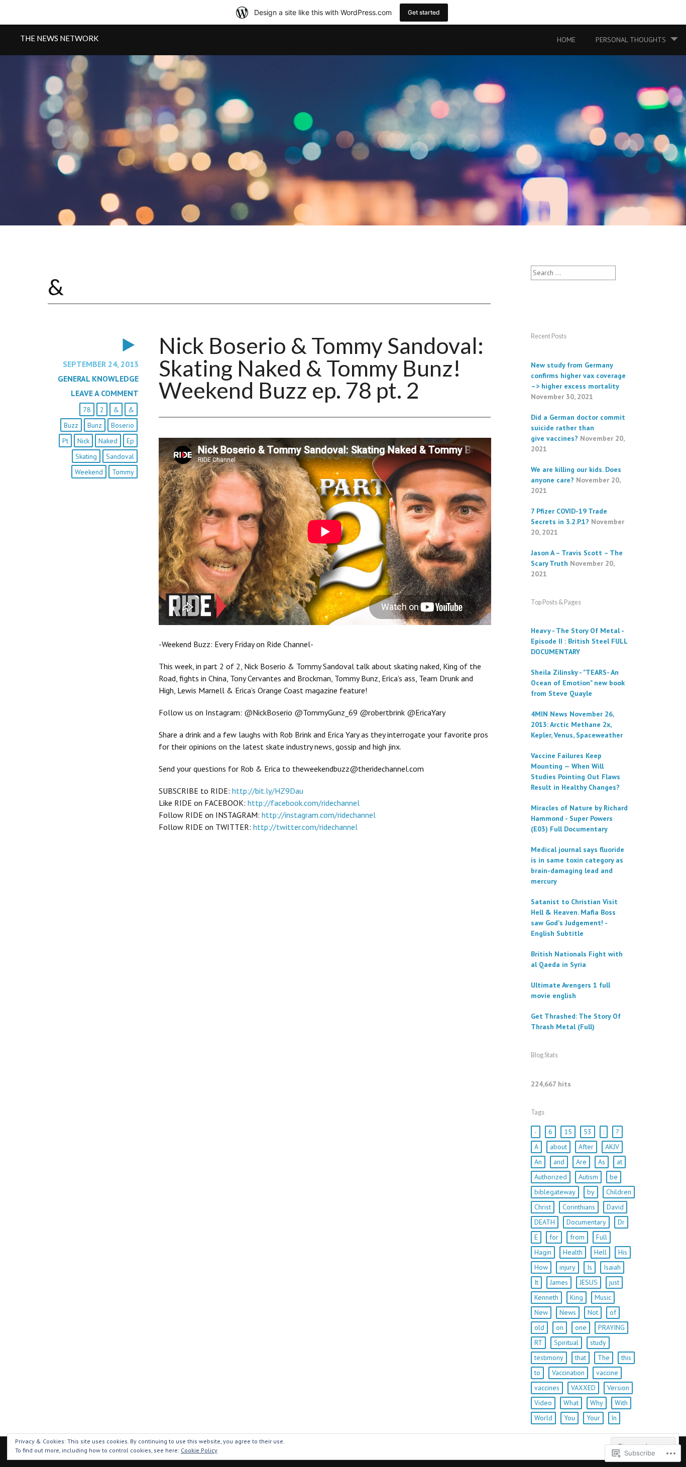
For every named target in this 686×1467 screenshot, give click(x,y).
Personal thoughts (631, 39)
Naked (108, 440)
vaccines (546, 1387)
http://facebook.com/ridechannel (304, 803)
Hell (600, 1252)
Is (589, 1267)
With (621, 1402)
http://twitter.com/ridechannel (305, 827)
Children (618, 1191)
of (613, 1312)
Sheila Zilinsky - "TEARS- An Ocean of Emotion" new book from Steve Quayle (578, 683)
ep (130, 440)
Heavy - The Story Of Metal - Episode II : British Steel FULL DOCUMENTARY (579, 641)
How (541, 1267)
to (537, 1372)
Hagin (542, 1252)
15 (568, 1131)
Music (603, 1297)
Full (601, 1237)
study (598, 1342)
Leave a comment (105, 393)
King (576, 1297)
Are (581, 1161)
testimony (548, 1357)
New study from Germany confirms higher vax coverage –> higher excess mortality (578, 375)
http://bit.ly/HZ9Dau (267, 791)
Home (566, 39)
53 (588, 1131)
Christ (542, 1206)
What (571, 1402)
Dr (621, 1222)
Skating (86, 456)
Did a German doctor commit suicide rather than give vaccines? (578, 428)
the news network (59, 38)
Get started (424, 12)
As (601, 1161)
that (580, 1357)
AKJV (612, 1146)
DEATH (544, 1222)
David (615, 1206)
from (577, 1237)
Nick (83, 440)
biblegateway (555, 1191)
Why (596, 1402)
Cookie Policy (199, 1450)
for (553, 1237)
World (543, 1417)
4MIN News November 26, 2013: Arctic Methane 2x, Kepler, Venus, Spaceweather (577, 724)
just (614, 1282)
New (541, 1312)
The (604, 1357)
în (614, 1417)
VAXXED (583, 1387)
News (567, 1312)
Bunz (94, 425)
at (619, 1161)
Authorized (550, 1176)
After (586, 1146)
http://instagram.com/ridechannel (319, 815)
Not (593, 1312)
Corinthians (578, 1206)
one (581, 1327)
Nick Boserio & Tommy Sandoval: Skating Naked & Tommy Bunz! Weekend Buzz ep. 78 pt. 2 (321, 368)
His (622, 1252)
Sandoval (120, 456)
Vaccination (568, 1372)
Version (618, 1387)
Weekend (89, 471)
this (626, 1357)
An (538, 1161)
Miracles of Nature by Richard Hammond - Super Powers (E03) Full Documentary (579, 818)
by (591, 1191)
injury (567, 1267)
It (536, 1282)
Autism (588, 1176)
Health (573, 1252)
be (614, 1176)
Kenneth (546, 1297)
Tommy (123, 471)
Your (593, 1417)
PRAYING (611, 1327)
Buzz (71, 425)
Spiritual (566, 1342)
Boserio (122, 425)
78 (87, 409)
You (569, 1417)
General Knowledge (98, 379)
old (539, 1327)
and (558, 1161)
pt (65, 440)
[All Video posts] (93, 344)
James (559, 1282)
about (558, 1146)
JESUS (589, 1282)
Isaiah (612, 1267)
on (559, 1327)
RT (538, 1342)
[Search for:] (573, 272)
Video (543, 1402)
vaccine (607, 1372)
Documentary (586, 1222)
